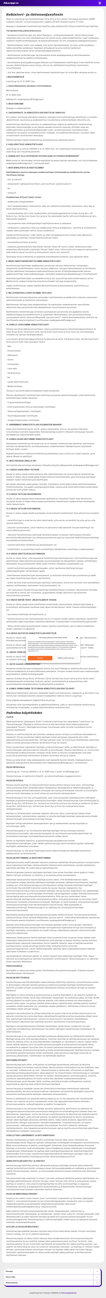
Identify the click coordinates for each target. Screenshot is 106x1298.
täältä (37, 651)
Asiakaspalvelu (12, 1283)
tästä (85, 257)
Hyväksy (40, 658)
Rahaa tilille (10, 1277)
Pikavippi (9, 1271)
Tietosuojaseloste (68, 1293)
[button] (77, 638)
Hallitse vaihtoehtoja (66, 658)
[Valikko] (99, 3)
